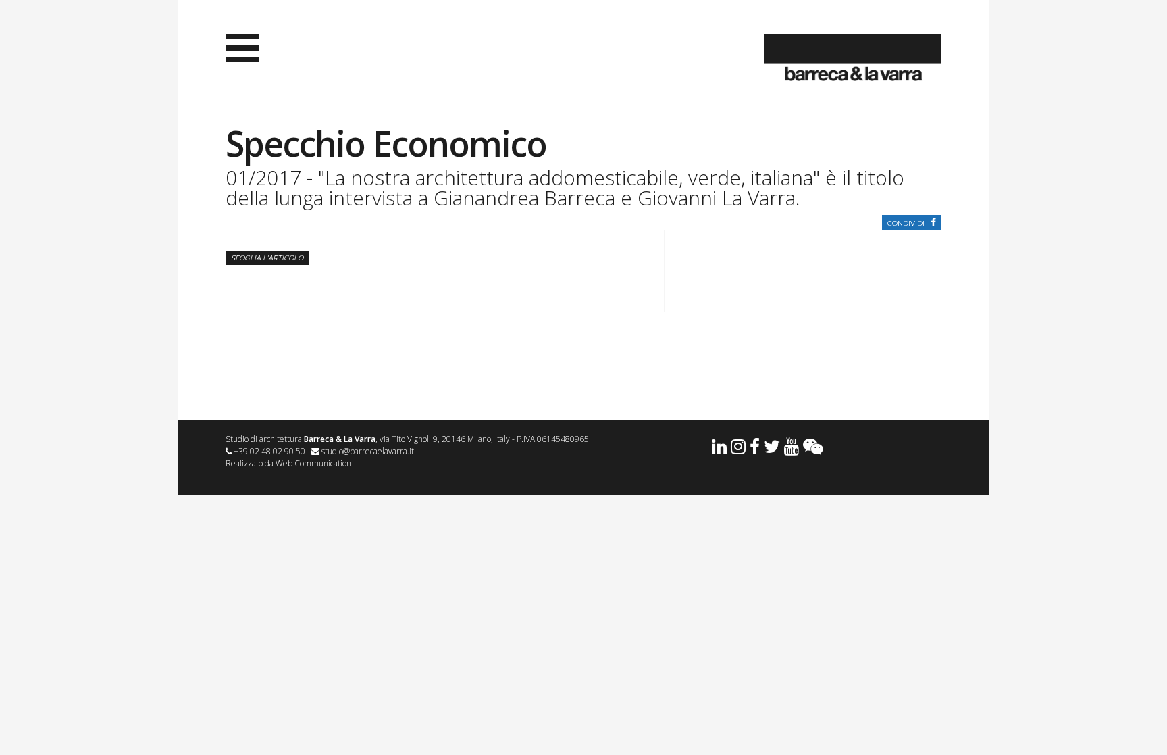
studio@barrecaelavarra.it (366, 451)
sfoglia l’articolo (267, 257)
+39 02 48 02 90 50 (268, 451)
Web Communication (313, 463)
